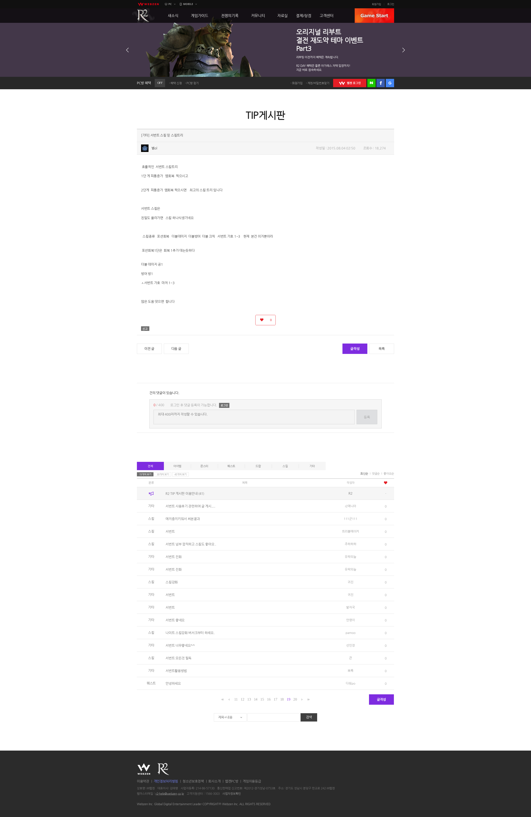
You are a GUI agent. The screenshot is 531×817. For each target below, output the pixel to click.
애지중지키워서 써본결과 (183, 519)
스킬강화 (172, 582)
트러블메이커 (350, 531)
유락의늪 (350, 556)
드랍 (258, 466)
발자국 (350, 607)
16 (268, 699)
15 (262, 699)
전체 (150, 466)
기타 (312, 466)
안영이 (350, 620)
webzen (148, 4)
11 (235, 699)
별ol (154, 148)
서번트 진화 (173, 557)
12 (242, 699)
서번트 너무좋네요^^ (180, 645)
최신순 (364, 473)
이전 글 (149, 349)
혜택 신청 (176, 83)
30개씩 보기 (163, 474)
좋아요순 (389, 473)
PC (170, 4)
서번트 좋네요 (175, 620)
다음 (403, 50)
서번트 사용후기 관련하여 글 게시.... (190, 506)
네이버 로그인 (371, 83)
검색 (309, 717)
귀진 (350, 582)
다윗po (350, 683)
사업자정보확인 (231, 793)
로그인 (390, 4)
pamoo (351, 632)
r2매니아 (350, 506)
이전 (127, 50)
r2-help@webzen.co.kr (170, 793)
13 (249, 699)
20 (295, 699)
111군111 (350, 518)
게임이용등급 (252, 781)
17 (275, 699)
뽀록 (350, 670)
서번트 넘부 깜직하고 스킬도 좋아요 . (191, 544)
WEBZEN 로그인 (349, 83)
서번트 (170, 531)
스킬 (285, 466)
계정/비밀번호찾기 (318, 83)
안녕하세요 (173, 683)
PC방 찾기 (192, 83)
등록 (367, 417)
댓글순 (376, 473)
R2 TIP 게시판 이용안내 (185, 493)
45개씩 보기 (180, 474)
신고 (145, 328)
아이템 (177, 466)
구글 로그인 (390, 83)
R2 (143, 15)
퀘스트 (231, 466)
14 (255, 699)
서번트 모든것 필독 (178, 658)
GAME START (374, 15)
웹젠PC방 (231, 781)
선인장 (350, 645)
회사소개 (214, 781)
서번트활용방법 (176, 671)
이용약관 (143, 781)
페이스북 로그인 (380, 83)
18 (282, 699)
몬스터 (204, 466)
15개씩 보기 (145, 474)
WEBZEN (144, 769)
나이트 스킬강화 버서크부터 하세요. (190, 633)
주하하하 (350, 544)
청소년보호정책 (193, 781)
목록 (382, 349)
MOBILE (188, 4)
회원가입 (376, 4)
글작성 (354, 349)
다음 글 (176, 349)
